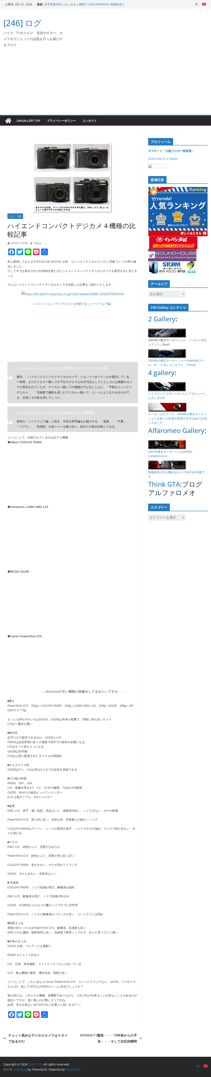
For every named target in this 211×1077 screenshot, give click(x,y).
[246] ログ (22, 23)
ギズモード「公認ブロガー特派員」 (171, 151)
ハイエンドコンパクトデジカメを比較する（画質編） (56, 412)
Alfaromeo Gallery (176, 430)
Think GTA (164, 484)
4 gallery (161, 372)
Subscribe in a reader (163, 159)
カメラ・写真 (15, 216)
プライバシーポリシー (61, 121)
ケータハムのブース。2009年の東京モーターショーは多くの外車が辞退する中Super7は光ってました (177, 418)
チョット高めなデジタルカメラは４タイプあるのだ (38, 1038)
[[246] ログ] (8, 121)
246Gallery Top (28, 121)
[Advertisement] (105, 84)
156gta (37, 243)
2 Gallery (162, 318)
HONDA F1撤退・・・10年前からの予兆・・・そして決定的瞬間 (108, 1038)
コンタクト (89, 121)
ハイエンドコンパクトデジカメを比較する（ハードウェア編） (72, 304)
